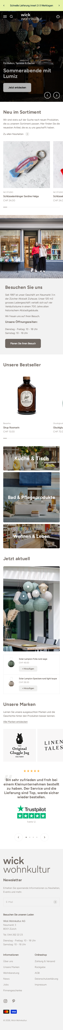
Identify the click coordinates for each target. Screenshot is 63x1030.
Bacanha (6, 423)
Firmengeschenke (12, 990)
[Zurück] (3, 5)
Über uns (8, 961)
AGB (37, 972)
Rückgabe (40, 967)
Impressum (41, 984)
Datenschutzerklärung (46, 978)
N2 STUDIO (8, 192)
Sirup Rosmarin (11, 427)
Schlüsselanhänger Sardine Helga (21, 196)
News (6, 978)
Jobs (6, 984)
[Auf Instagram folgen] (5, 1001)
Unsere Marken (11, 967)
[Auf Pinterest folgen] (13, 1001)
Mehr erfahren (16, 87)
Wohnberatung (11, 972)
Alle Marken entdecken (15, 721)
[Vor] (59, 5)
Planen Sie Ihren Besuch (23, 343)
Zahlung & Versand (45, 961)
